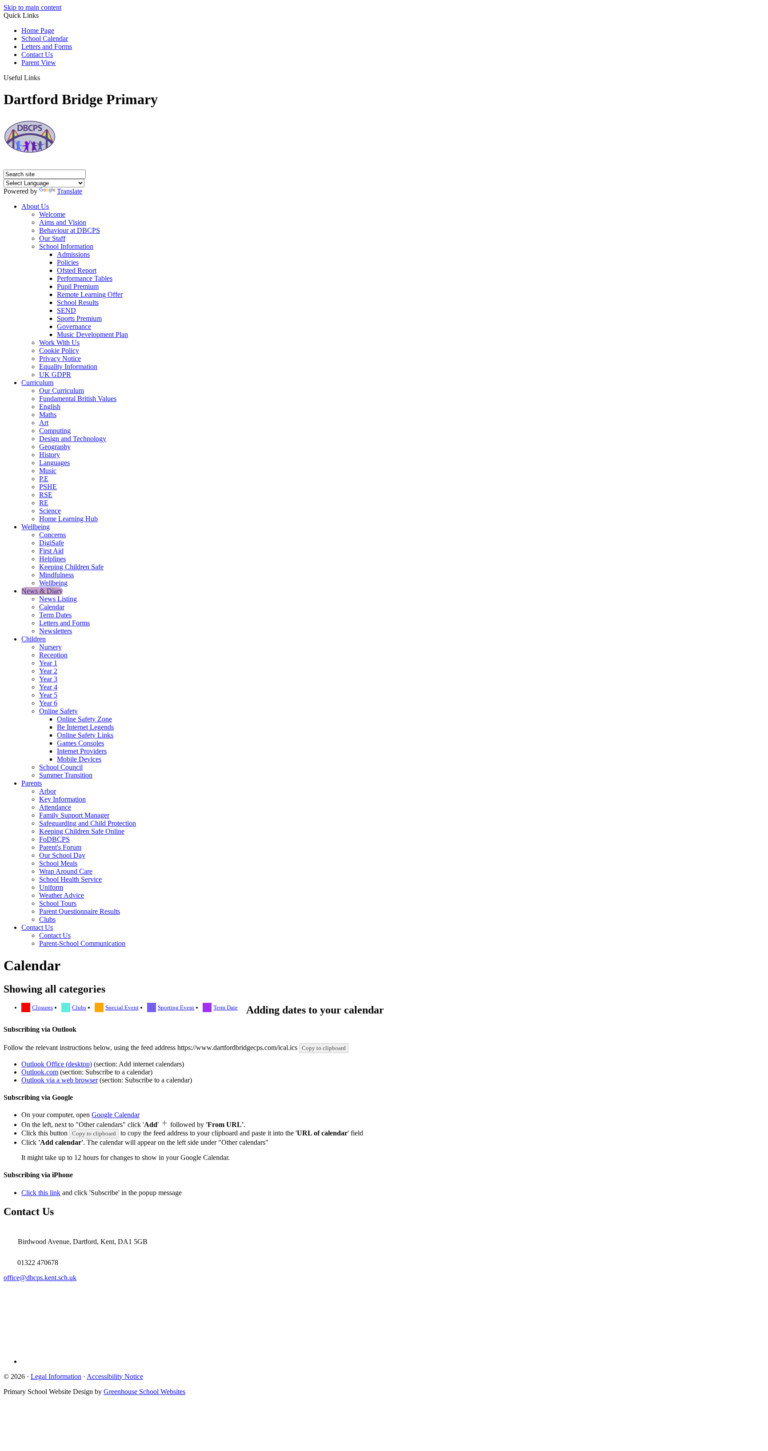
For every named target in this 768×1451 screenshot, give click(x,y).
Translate (69, 191)
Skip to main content (32, 7)
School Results (78, 302)
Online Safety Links (85, 735)
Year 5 (48, 695)
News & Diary (42, 591)
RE (43, 503)
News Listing (58, 599)
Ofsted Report (76, 270)
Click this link (40, 1192)
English (49, 406)
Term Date (225, 1007)
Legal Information (56, 1376)
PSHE (48, 486)
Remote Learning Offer (90, 294)
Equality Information (68, 366)
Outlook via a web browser (59, 1080)
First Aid (51, 551)
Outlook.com (39, 1072)
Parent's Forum (60, 847)
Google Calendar (116, 1115)
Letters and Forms (46, 46)
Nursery (50, 647)
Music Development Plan (92, 334)
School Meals (58, 863)
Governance (74, 326)
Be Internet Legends (85, 727)
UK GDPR (55, 374)
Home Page (37, 30)
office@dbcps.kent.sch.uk (40, 1277)
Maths (47, 414)
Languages (54, 462)
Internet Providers (82, 751)
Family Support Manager (74, 815)
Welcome (52, 214)
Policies (68, 262)
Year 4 (48, 687)
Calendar (51, 607)
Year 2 (48, 671)
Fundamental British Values (77, 398)
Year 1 (48, 663)
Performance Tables (84, 278)
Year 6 (48, 703)
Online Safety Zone (84, 719)
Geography (55, 446)
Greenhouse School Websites (144, 1391)
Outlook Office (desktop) (56, 1064)
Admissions (73, 254)
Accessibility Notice (115, 1376)
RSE (45, 495)
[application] (384, 1315)
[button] (43, 77)
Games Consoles (80, 743)
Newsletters (55, 631)
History (49, 454)
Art (43, 422)
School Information (66, 246)
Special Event (122, 1007)
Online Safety (58, 711)
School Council (61, 767)
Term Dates (55, 615)
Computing (55, 430)
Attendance (55, 807)
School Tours (57, 903)
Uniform (51, 887)
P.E (43, 478)
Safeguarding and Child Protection (87, 823)
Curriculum (37, 382)
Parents (31, 783)
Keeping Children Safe (71, 567)
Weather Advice (61, 895)
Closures (42, 1007)
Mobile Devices (79, 759)
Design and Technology (72, 438)
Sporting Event (176, 1007)
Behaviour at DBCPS (69, 230)
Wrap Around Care (65, 871)
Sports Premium (79, 318)
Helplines (52, 559)
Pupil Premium (78, 286)
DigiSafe (51, 543)
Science (50, 511)
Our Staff (52, 238)
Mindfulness (56, 575)
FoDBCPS (54, 839)
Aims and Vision (62, 222)
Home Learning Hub (68, 519)
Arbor (47, 791)
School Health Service (70, 879)
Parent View (38, 62)
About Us (35, 206)
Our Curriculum (61, 390)
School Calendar (44, 38)
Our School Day (62, 855)
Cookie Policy (59, 350)
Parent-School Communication (82, 943)
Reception (53, 655)
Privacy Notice (60, 358)
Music (47, 470)
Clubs (47, 919)
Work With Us (59, 342)
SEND (66, 310)
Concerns (52, 535)
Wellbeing (35, 527)
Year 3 (48, 679)
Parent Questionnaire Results (79, 911)
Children (33, 639)
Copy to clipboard (324, 1048)
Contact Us (37, 54)
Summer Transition (65, 775)
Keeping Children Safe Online (81, 831)
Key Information (62, 799)
